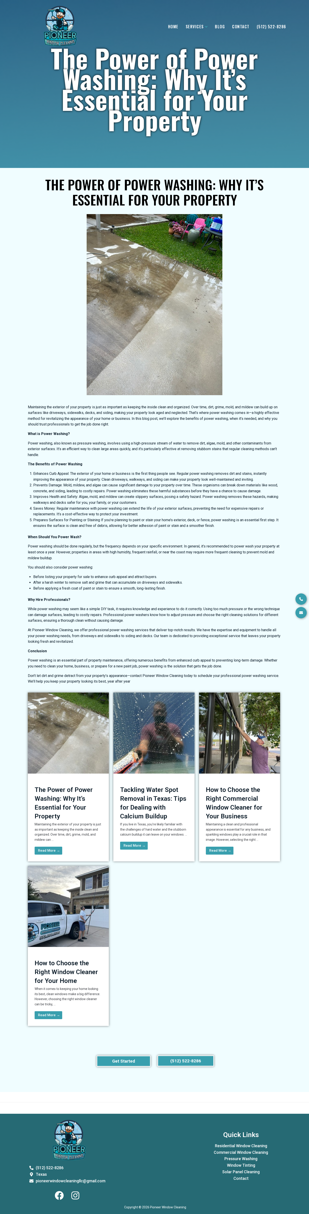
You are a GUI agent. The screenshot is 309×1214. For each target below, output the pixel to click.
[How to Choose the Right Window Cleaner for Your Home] (68, 946)
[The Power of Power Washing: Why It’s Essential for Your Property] (68, 772)
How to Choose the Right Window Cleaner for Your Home (66, 972)
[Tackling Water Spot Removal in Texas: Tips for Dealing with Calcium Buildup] (153, 772)
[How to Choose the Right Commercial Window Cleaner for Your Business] (239, 772)
